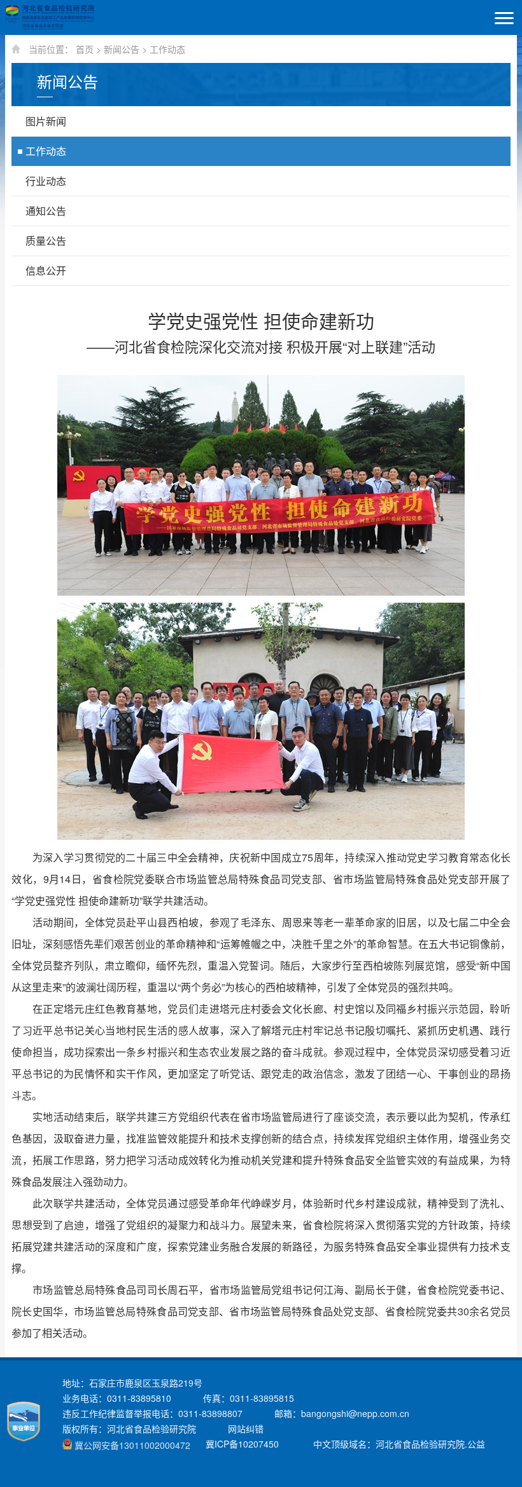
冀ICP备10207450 (242, 1443)
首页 (85, 49)
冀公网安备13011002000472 (132, 1445)
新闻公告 (121, 49)
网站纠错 (246, 1428)
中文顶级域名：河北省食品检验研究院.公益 (399, 1443)
